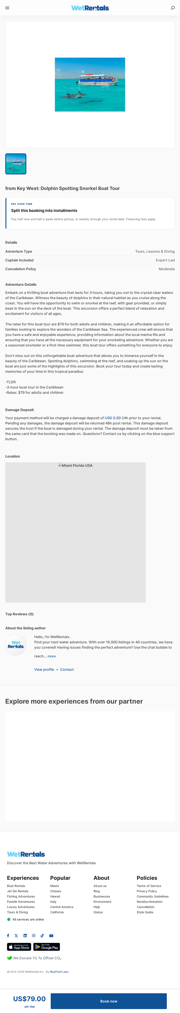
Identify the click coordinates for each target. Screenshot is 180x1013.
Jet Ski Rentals (18, 891)
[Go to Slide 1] (15, 163)
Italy (53, 901)
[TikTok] (42, 935)
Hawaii (55, 896)
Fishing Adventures (21, 896)
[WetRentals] (15, 644)
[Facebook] (9, 935)
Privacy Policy (147, 891)
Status (98, 912)
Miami (54, 886)
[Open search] (173, 8)
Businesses (102, 896)
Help (97, 907)
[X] (16, 935)
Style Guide (145, 912)
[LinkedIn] (25, 935)
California (57, 912)
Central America (61, 907)
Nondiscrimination (149, 901)
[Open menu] (7, 8)
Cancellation (145, 907)
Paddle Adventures (21, 901)
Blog (97, 891)
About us (100, 886)
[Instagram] (33, 935)
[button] (90, 84)
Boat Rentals (16, 886)
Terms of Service (149, 886)
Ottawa (55, 891)
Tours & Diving (17, 912)
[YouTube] (50, 935)
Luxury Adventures (21, 907)
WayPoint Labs (59, 971)
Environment (102, 901)
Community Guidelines (153, 896)
